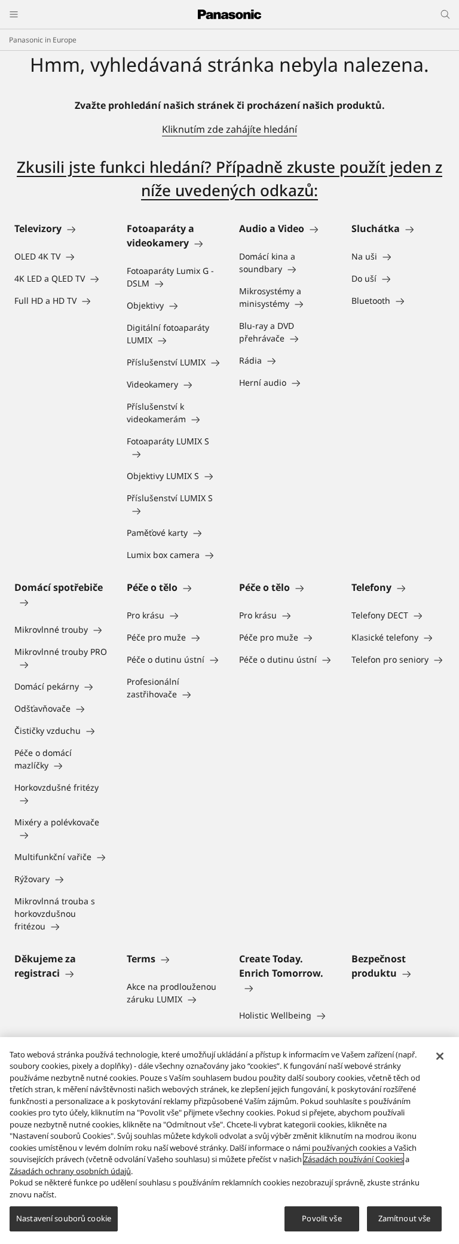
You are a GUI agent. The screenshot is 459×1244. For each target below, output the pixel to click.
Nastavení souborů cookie (63, 1218)
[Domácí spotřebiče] (61, 601)
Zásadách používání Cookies (353, 1159)
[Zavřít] (440, 1056)
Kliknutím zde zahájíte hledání (229, 129)
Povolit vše (321, 1218)
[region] (229, 1140)
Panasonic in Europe (42, 40)
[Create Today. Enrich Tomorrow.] (285, 987)
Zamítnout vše (404, 1218)
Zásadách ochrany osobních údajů (70, 1171)
